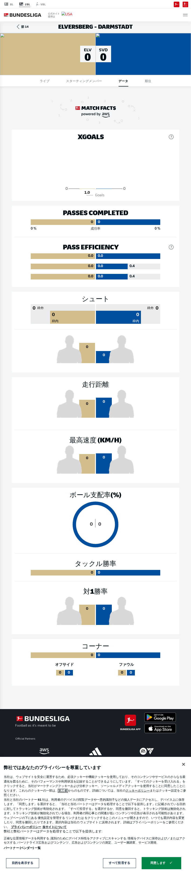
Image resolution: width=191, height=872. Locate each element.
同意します (158, 863)
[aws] (44, 751)
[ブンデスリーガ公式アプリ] (176, 4)
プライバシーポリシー (26, 827)
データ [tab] (123, 81)
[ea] (146, 751)
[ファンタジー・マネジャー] (185, 4)
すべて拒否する (119, 863)
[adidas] (95, 751)
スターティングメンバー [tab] (84, 81)
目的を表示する (22, 863)
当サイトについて (54, 827)
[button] (185, 15)
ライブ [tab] (45, 81)
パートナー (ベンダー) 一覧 (22, 848)
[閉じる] (183, 764)
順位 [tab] (148, 81)
